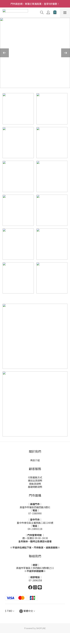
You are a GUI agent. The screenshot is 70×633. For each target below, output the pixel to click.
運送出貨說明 (35, 480)
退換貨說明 (35, 483)
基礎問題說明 (35, 486)
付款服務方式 (35, 477)
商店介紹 (35, 460)
